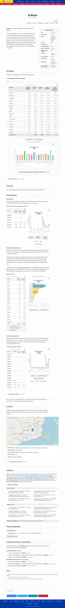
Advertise (32, 601)
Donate (43, 601)
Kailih (10, 111)
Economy (34, 23)
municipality (53, 32)
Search (58, 1)
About (27, 601)
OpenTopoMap (26, 447)
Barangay (52, 1)
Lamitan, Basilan (26, 475)
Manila (15, 521)
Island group (20, 1)
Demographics (41, 23)
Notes (56, 23)
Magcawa (11, 129)
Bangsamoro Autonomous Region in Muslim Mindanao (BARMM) (34, 4)
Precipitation (28, 452)
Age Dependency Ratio (24, 267)
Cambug (11, 103)
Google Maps (44, 447)
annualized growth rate (12, 342)
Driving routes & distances (16, 461)
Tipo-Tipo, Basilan (13, 491)
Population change (13, 394)
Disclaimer (29, 603)
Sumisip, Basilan (37, 478)
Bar (41, 241)
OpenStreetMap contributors (50, 444)
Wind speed (35, 452)
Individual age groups (34, 309)
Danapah (11, 106)
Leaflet (43, 444)
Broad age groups (44, 309)
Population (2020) (29, 139)
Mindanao (15, 4)
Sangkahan (11, 132)
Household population (31, 237)
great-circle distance (13, 484)
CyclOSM (32, 447)
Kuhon (10, 116)
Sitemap (36, 603)
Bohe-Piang (11, 98)
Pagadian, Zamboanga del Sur (41, 507)
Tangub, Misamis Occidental (32, 477)
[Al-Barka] (32, 430)
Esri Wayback (18, 450)
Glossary (6, 601)
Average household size (45, 237)
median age (43, 269)
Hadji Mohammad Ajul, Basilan (41, 498)
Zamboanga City (44, 475)
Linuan (10, 121)
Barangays (29, 23)
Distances (52, 23)
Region (27, 1)
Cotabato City (19, 477)
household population (14, 201)
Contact (38, 601)
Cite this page (10, 590)
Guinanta (11, 108)
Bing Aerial (38, 447)
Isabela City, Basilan (35, 475)
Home (2, 4)
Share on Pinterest (43, 595)
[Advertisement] (32, 8)
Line (37, 241)
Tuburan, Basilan (29, 478)
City (39, 1)
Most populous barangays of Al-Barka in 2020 (31, 172)
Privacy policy (58, 601)
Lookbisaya (11, 124)
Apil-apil (11, 93)
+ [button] (8, 418)
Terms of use (50, 601)
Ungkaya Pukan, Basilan (19, 478)
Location (47, 23)
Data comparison (13, 179)
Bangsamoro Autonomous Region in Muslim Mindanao (19, 42)
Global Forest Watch (17, 456)
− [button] (8, 420)
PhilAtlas (7, 1)
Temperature (22, 452)
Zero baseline (39, 244)
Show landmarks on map (12, 536)
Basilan (52, 4)
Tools (10, 601)
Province (33, 1)
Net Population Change (42, 375)
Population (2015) (39, 139)
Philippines (8, 4)
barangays (16, 74)
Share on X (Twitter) (22, 595)
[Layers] (8, 443)
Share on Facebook (12, 595)
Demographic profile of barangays (16, 78)
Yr (16, 454)
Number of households (38, 237)
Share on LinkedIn (33, 595)
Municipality (45, 1)
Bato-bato (11, 95)
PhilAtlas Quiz (17, 601)
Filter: (8, 82)
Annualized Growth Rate (38, 378)
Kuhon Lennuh (12, 119)
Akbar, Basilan (45, 478)
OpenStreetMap (18, 447)
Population (33, 375)
